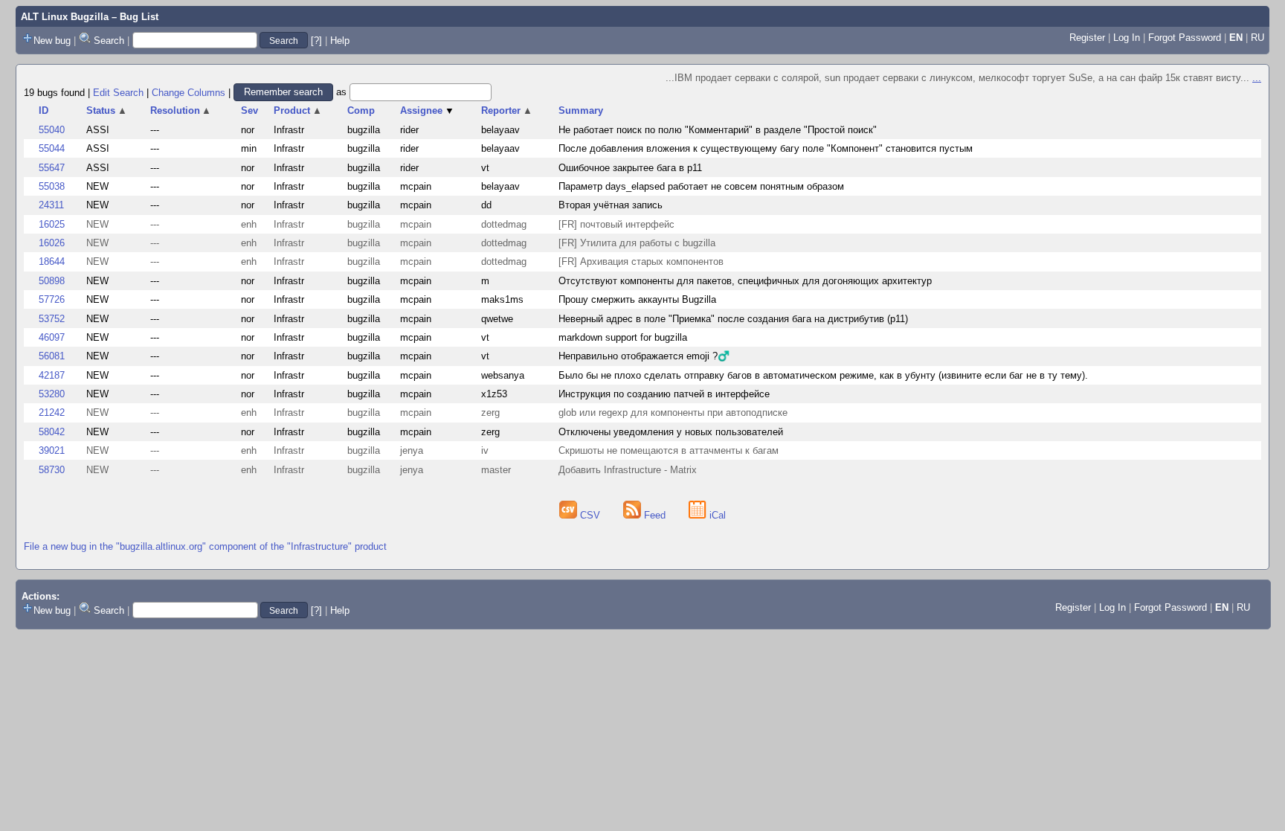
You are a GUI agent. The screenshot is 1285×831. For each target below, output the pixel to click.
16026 (52, 242)
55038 (52, 186)
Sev (249, 110)
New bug (52, 40)
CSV (590, 515)
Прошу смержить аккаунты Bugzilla (637, 299)
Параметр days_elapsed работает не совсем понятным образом (701, 186)
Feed (655, 515)
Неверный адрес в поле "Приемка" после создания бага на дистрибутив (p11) (733, 318)
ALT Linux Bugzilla (65, 16)
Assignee (427, 110)
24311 (51, 205)
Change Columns (188, 91)
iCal (716, 515)
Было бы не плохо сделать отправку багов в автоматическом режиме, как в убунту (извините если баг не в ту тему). (823, 375)
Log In (1126, 37)
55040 (52, 129)
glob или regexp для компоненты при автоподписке (673, 412)
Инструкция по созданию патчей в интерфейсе (664, 394)
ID (43, 110)
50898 (52, 280)
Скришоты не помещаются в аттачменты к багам (668, 450)
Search (109, 40)
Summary (580, 110)
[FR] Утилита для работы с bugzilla (636, 242)
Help (340, 40)
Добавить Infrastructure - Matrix (627, 469)
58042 (52, 431)
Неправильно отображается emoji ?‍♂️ (644, 356)
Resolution (181, 110)
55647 (52, 167)
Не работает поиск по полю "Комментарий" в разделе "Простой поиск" (717, 129)
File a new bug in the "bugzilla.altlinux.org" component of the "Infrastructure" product (205, 546)
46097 (52, 337)
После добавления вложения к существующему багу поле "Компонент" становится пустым (765, 148)
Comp (361, 110)
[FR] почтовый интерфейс (616, 224)
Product (298, 110)
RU (1257, 37)
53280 (52, 394)
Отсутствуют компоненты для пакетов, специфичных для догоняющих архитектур (745, 280)
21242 (52, 412)
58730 (52, 469)
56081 (52, 356)
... (1256, 77)
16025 (52, 224)
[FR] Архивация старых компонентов (641, 261)
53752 (52, 318)
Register (1087, 37)
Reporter (506, 110)
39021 (52, 450)
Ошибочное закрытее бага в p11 (630, 167)
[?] (316, 40)
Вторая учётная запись (610, 205)
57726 (52, 299)
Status (106, 110)
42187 (52, 375)
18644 (52, 261)
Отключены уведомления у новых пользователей (670, 431)
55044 (52, 148)
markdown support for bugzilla (622, 337)
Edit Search (118, 91)
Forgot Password (1184, 37)
